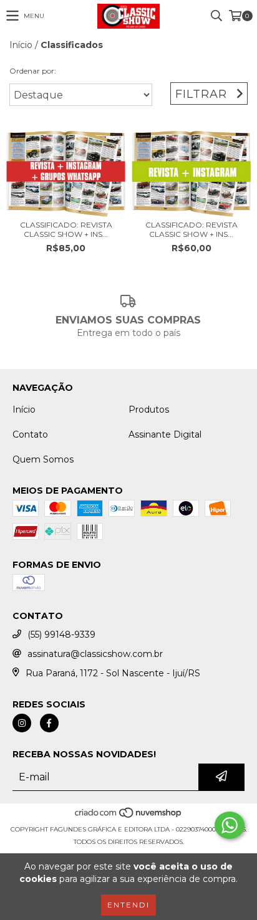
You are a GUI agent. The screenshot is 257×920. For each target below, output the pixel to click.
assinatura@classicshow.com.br (95, 653)
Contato (30, 434)
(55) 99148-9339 (61, 634)
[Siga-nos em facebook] (49, 723)
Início (20, 44)
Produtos (148, 409)
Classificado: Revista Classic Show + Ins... (66, 229)
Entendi (128, 904)
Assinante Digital (164, 434)
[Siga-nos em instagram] (21, 723)
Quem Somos (43, 459)
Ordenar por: (32, 70)
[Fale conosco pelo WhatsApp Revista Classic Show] (230, 825)
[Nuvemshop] (128, 817)
